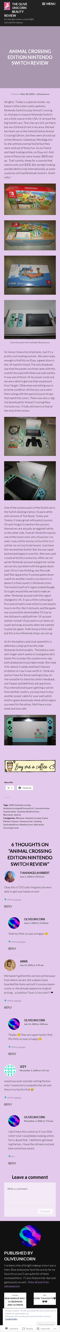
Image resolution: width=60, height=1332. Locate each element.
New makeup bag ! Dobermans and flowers (15, 1300)
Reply (8, 906)
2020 (11, 805)
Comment (45, 1211)
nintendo (8, 814)
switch (17, 814)
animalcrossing (23, 805)
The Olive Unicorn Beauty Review (15, 10)
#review (20, 818)
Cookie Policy (11, 1319)
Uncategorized (10, 827)
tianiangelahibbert (35, 873)
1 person (17, 899)
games (14, 821)
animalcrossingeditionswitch (18, 808)
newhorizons (32, 811)
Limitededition (11, 824)
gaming (21, 811)
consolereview (41, 808)
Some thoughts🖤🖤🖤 (45, 1298)
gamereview (9, 811)
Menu (50, 3)
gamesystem (26, 821)
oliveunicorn (43, 94)
